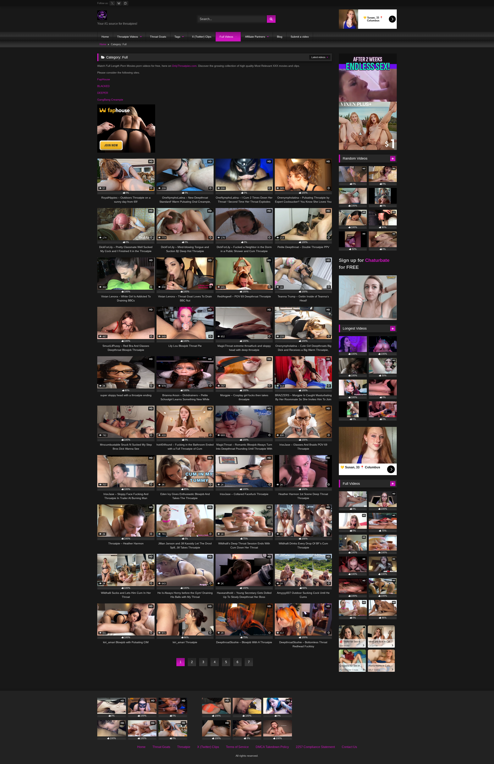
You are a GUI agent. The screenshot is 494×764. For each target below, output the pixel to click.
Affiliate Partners (255, 36)
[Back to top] (482, 752)
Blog (279, 36)
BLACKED (103, 86)
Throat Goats (158, 36)
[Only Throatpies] (102, 15)
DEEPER (102, 92)
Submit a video (300, 36)
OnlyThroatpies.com (184, 65)
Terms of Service (237, 747)
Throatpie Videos (127, 36)
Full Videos (226, 36)
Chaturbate (377, 260)
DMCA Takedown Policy (272, 747)
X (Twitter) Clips (201, 36)
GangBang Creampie (110, 99)
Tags (177, 36)
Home (105, 36)
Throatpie (183, 747)
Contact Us (349, 747)
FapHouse (103, 79)
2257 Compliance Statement (315, 747)
